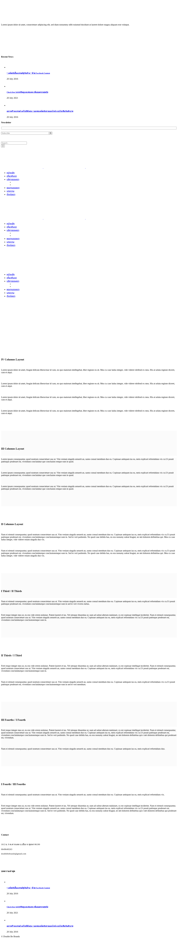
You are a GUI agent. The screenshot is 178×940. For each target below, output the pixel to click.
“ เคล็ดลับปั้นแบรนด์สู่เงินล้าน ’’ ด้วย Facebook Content (28, 73)
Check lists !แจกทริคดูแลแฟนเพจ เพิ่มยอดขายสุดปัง (27, 92)
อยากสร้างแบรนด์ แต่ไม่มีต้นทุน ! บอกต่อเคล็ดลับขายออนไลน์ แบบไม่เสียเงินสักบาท (40, 111)
